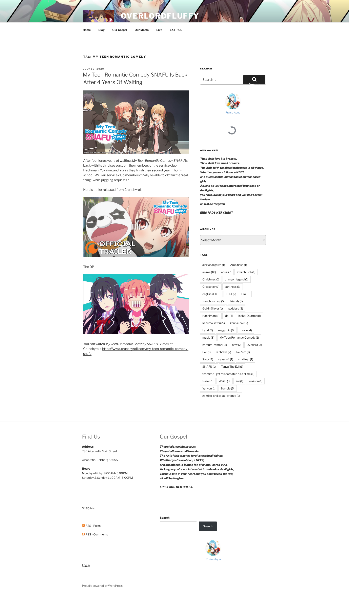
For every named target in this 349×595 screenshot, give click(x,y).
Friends (236, 301)
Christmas (211, 279)
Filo (245, 294)
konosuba (239, 323)
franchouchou (213, 301)
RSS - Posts (93, 525)
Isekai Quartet (249, 315)
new (236, 344)
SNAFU (209, 366)
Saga (207, 359)
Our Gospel (119, 29)
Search (164, 517)
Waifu (224, 381)
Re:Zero (243, 352)
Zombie (227, 388)
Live (159, 29)
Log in (86, 565)
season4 (225, 359)
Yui (239, 381)
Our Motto (142, 29)
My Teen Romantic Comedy (239, 337)
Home (87, 29)
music (208, 337)
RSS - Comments (96, 534)
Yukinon (255, 381)
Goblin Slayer (212, 308)
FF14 (231, 294)
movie (246, 330)
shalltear (245, 359)
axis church (246, 272)
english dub (211, 294)
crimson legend (236, 279)
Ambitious (238, 265)
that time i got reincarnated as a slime (228, 374)
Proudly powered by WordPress (102, 585)
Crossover (210, 286)
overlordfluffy (160, 16)
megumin (226, 330)
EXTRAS (176, 29)
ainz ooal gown (213, 265)
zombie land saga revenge (221, 395)
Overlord (254, 344)
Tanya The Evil (232, 366)
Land (207, 330)
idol (229, 315)
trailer (207, 381)
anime (209, 272)
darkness (233, 286)
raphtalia (223, 352)
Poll (206, 352)
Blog (101, 29)
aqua (226, 272)
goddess (235, 308)
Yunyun (208, 388)
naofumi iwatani (214, 344)
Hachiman (210, 315)
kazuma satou (213, 323)
